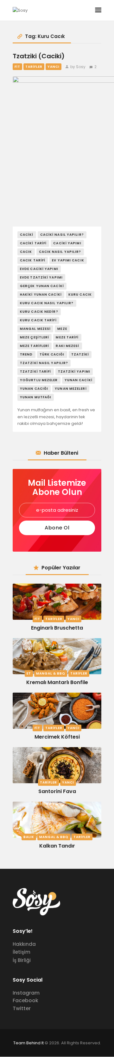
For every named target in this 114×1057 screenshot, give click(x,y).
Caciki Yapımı (67, 243)
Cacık (26, 251)
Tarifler (33, 66)
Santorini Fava (57, 791)
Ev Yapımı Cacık (68, 260)
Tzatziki (80, 354)
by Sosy (77, 66)
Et (29, 673)
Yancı (54, 66)
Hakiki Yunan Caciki (41, 294)
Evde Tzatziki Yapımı (41, 277)
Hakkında (24, 944)
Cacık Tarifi (32, 260)
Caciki (27, 234)
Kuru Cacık (80, 294)
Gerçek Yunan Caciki (42, 286)
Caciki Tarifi (33, 243)
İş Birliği (22, 960)
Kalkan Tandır (57, 845)
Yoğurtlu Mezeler (39, 380)
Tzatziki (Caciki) (39, 56)
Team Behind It (28, 1043)
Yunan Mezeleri (70, 388)
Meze (62, 328)
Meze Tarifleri (34, 345)
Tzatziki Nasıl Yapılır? (44, 363)
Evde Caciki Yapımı (39, 268)
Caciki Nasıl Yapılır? (62, 234)
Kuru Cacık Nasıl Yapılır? (47, 303)
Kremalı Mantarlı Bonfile (57, 682)
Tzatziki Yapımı (74, 371)
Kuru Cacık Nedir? (39, 311)
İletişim (21, 952)
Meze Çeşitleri (34, 337)
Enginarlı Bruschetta (57, 627)
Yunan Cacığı (34, 388)
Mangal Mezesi (35, 328)
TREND (26, 354)
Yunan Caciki (78, 380)
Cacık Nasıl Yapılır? (60, 251)
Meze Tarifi (67, 337)
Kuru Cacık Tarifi (38, 320)
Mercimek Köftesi (57, 736)
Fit (17, 66)
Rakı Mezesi (67, 345)
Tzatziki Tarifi (35, 371)
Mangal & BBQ (50, 673)
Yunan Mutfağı (35, 397)
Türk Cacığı (52, 354)
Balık (28, 837)
